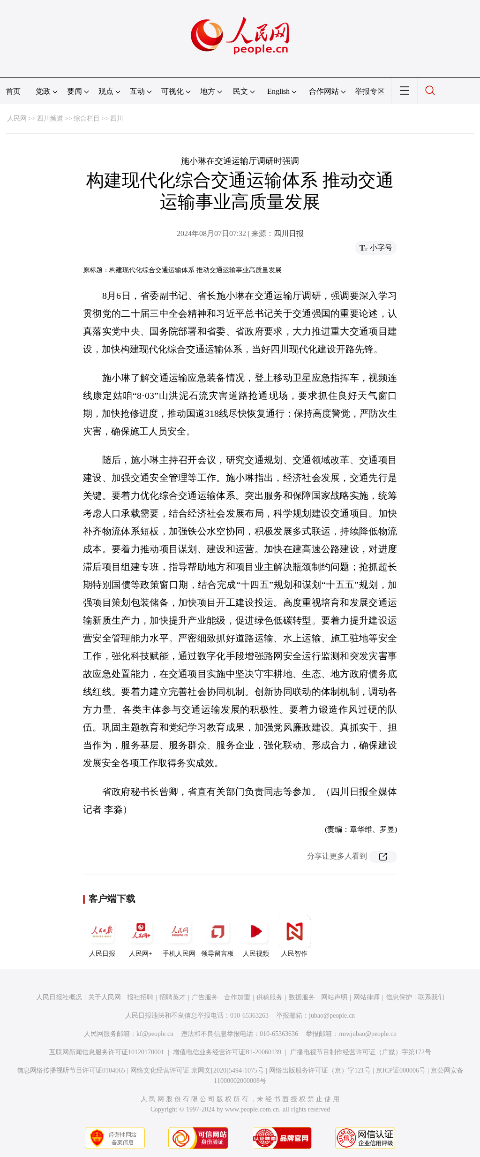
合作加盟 (237, 997)
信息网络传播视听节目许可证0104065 (71, 1070)
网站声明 (334, 997)
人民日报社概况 (59, 997)
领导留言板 (217, 953)
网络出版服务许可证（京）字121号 (320, 1070)
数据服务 (302, 997)
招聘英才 (172, 997)
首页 (13, 91)
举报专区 (370, 91)
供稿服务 (269, 997)
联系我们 (431, 997)
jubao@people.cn (332, 1015)
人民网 (17, 118)
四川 (116, 118)
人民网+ (140, 953)
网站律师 (366, 997)
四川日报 (289, 233)
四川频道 (50, 118)
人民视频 (256, 953)
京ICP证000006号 (401, 1070)
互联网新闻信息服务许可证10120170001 (106, 1052)
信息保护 (399, 997)
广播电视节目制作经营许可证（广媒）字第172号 (360, 1052)
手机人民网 (179, 953)
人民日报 (102, 953)
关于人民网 (104, 997)
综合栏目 (87, 118)
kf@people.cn (154, 1033)
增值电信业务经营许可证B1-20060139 (227, 1052)
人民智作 (294, 953)
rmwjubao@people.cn (367, 1033)
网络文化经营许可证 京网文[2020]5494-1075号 (197, 1070)
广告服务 (205, 997)
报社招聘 (140, 997)
